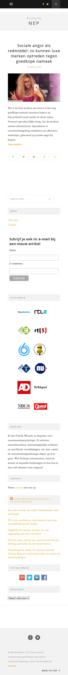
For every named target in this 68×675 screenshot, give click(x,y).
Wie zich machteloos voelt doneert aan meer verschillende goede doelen (32, 522)
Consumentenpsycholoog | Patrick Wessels (30, 500)
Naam (12, 250)
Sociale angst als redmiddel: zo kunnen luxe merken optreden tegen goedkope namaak (34, 53)
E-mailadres (16, 263)
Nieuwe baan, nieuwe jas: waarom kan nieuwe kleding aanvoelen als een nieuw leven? (33, 542)
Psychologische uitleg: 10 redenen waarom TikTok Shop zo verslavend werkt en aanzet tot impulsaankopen (34, 553)
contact (19, 487)
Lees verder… (15, 144)
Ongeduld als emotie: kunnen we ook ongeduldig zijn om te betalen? (28, 532)
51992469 (12, 666)
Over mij (13, 220)
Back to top (50, 670)
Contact (12, 225)
